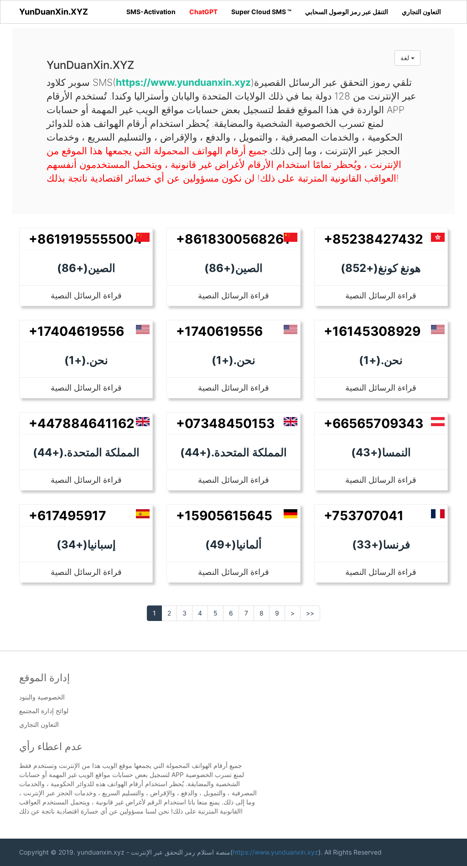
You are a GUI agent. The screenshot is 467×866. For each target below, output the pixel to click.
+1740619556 (219, 331)
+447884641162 (82, 423)
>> (310, 613)
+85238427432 (373, 239)
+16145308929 (372, 331)
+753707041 (364, 515)
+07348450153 (225, 423)
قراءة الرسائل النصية (86, 295)
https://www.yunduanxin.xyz (275, 852)
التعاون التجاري (421, 12)
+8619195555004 (85, 239)
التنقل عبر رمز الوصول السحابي (346, 12)
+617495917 (67, 515)
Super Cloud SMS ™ (261, 12)
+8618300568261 (233, 239)
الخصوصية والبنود (42, 697)
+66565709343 (373, 423)
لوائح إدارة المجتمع (43, 711)
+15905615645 (224, 515)
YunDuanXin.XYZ (53, 11)
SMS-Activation (151, 12)
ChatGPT (203, 12)
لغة (405, 58)
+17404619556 (76, 331)
